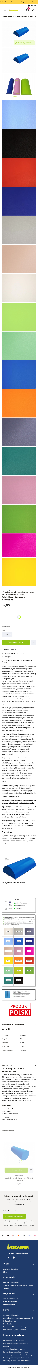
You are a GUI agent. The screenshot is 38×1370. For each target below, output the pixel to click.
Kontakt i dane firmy (11, 1269)
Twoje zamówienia (10, 1299)
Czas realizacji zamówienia (13, 1349)
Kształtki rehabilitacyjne (24, 16)
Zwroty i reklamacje (11, 1315)
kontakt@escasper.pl (9, 1119)
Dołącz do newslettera (14, 1216)
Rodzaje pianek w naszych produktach (18, 1318)
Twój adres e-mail (9, 1211)
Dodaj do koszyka (17, 642)
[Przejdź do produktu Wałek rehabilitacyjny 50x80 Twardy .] (19, 1153)
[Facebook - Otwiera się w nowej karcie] (8, 1257)
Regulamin (7, 1324)
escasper (8, 590)
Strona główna (7, 16)
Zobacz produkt (16, 1170)
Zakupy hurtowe (9, 1321)
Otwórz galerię (25, 43)
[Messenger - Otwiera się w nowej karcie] (13, 1257)
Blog (5, 1272)
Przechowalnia (9, 1305)
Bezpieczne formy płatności (14, 1340)
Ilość (3, 631)
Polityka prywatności (11, 1282)
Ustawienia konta (10, 1302)
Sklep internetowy (16, 1368)
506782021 (5, 1117)
